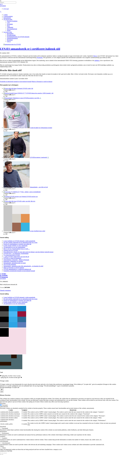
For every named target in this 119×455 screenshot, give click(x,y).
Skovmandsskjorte (12, 29)
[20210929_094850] (13, 327)
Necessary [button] (3, 403)
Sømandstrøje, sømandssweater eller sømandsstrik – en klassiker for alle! (23, 266)
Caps (8, 22)
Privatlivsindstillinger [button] (6, 387)
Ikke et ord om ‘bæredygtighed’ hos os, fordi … (16, 249)
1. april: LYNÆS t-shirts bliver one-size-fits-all (16, 256)
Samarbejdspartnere (12, 38)
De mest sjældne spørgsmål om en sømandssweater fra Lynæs (20, 242)
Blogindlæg (10, 33)
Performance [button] (3, 431)
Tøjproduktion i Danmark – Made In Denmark (16, 260)
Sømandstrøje (7, 18)
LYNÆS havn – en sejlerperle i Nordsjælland (15, 253)
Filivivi (95, 56)
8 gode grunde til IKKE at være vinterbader (15, 245)
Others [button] (2, 446)
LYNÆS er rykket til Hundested (12, 258)
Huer (8, 25)
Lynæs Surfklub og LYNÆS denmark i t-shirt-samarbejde (19, 241)
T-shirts (5, 14)
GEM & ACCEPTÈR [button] (6, 451)
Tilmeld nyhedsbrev (5, 290)
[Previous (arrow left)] (0, 454)
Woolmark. (40, 57)
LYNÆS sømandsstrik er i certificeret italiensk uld (30, 48)
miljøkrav (97, 60)
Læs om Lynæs (7, 32)
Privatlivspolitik (11, 35)
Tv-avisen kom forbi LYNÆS (11, 255)
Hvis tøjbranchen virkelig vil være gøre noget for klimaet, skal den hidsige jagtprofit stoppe (28, 252)
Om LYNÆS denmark (9, 264)
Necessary (5, 405)
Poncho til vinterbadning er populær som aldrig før (17, 244)
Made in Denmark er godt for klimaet (42, 81)
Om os (9, 41)
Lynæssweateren (8, 16)
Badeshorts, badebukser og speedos (13, 261)
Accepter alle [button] (15, 387)
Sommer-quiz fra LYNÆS (10, 250)
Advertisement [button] (4, 441)
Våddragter (10, 27)
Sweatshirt (10, 24)
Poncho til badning (12, 21)
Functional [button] (3, 426)
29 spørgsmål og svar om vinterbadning (14, 247)
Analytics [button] (2, 436)
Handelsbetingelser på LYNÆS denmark (18, 36)
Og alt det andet (7, 19)
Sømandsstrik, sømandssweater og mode (14, 263)
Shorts (8, 30)
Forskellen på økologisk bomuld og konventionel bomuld (15, 81)
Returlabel (10, 40)
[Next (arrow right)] (2, 454)
